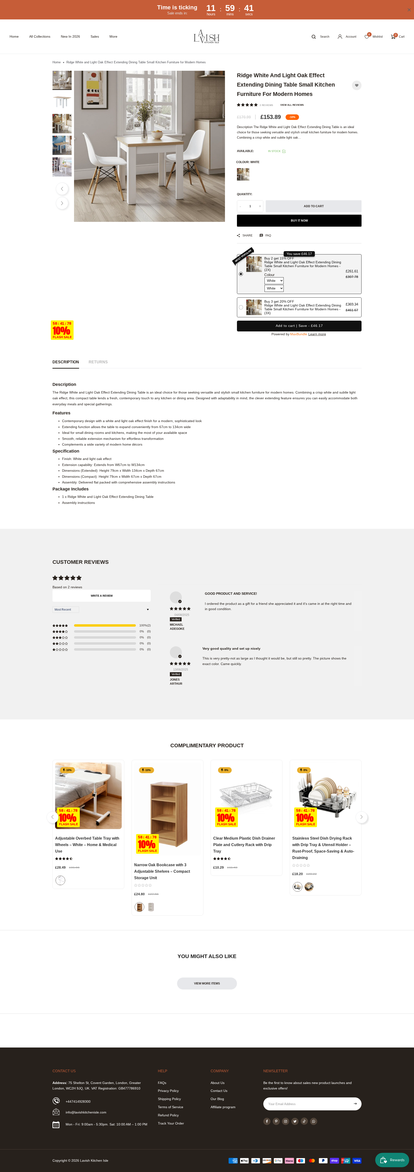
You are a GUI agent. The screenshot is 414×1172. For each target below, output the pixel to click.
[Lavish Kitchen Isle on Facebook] (266, 1121)
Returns (98, 362)
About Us (217, 1083)
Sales (95, 36)
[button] (248, 105)
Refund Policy (168, 1115)
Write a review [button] (102, 595)
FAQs (162, 1083)
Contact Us (219, 1091)
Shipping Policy (169, 1099)
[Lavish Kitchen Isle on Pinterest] (276, 1121)
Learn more (317, 334)
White (243, 174)
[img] (181, 608)
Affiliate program (223, 1107)
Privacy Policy (168, 1091)
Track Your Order (171, 1123)
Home (14, 36)
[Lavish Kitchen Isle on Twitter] (295, 1121)
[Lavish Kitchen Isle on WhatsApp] (313, 1121)
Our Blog (217, 1099)
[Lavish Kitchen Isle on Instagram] (285, 1121)
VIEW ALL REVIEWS (292, 105)
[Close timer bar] (409, 10)
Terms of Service (170, 1107)
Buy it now (299, 220)
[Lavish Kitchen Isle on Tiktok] (304, 1121)
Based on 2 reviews (67, 587)
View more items (207, 983)
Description (65, 362)
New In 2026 (70, 36)
